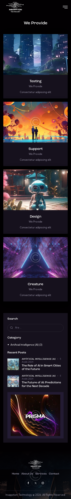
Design (35, 216)
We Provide (35, 86)
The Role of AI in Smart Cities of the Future (41, 367)
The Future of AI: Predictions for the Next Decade (41, 384)
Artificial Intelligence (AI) (24, 344)
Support (36, 149)
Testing (36, 81)
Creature (35, 284)
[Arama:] (35, 327)
